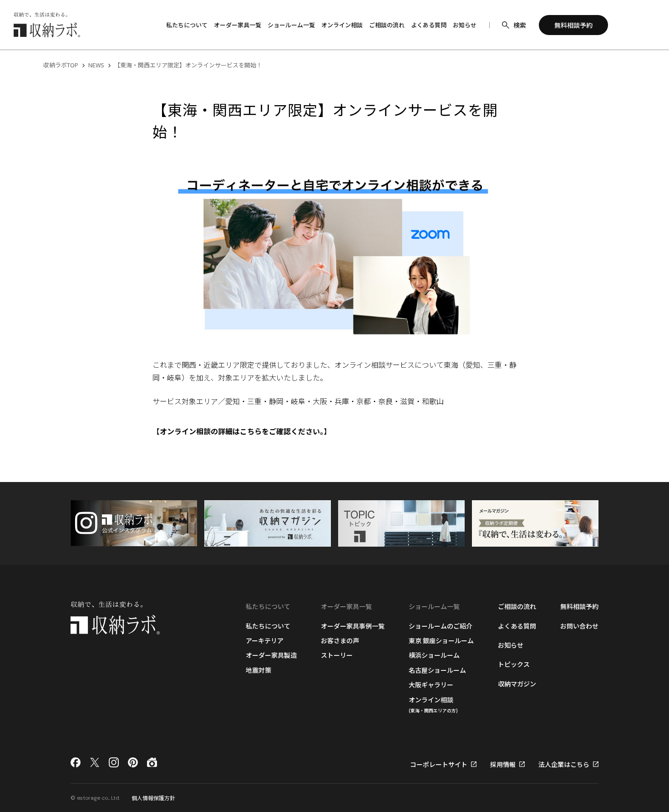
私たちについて (268, 625)
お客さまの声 (340, 640)
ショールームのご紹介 (440, 625)
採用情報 (503, 764)
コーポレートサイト (438, 764)
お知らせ (464, 24)
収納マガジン (517, 683)
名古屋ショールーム (437, 670)
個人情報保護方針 (153, 798)
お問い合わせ (579, 625)
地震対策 (258, 670)
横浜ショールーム (434, 655)
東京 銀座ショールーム (441, 640)
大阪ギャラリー (431, 684)
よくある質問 (428, 24)
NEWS (96, 65)
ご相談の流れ (387, 24)
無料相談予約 (579, 606)
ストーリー (337, 655)
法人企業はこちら (563, 764)
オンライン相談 (342, 24)
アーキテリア (265, 640)
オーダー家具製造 (271, 655)
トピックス (514, 664)
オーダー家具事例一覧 (353, 625)
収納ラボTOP (60, 65)
